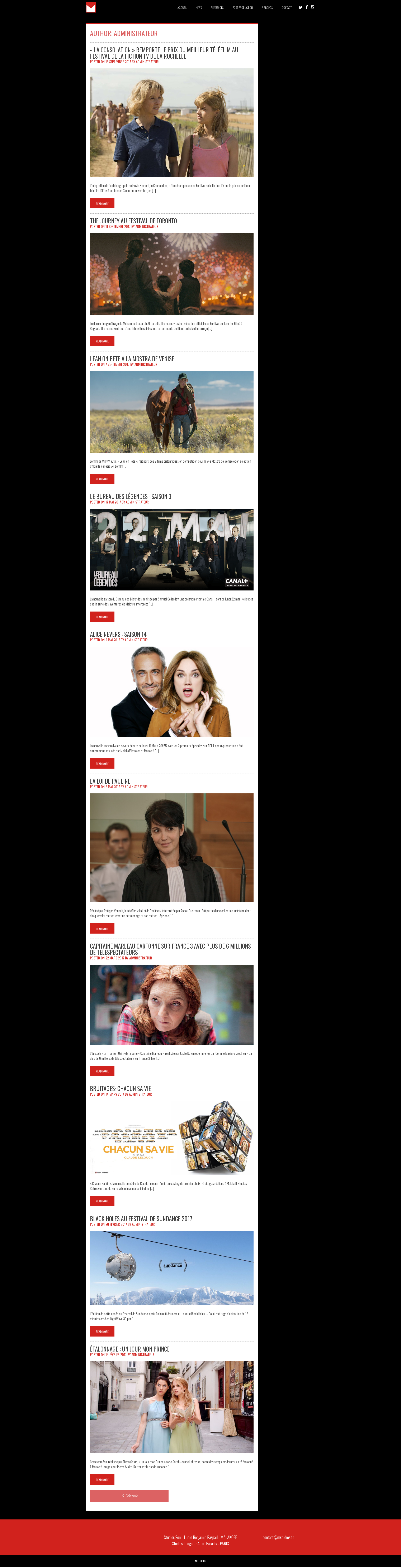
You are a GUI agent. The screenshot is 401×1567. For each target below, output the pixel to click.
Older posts (131, 1495)
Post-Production (243, 7)
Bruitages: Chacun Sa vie (120, 1088)
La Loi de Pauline (110, 781)
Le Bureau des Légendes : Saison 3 (130, 496)
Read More (102, 203)
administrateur (147, 61)
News (199, 7)
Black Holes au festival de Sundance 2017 (141, 1218)
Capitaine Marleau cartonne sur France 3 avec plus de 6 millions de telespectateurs (170, 949)
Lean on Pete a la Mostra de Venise (132, 358)
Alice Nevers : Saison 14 (118, 634)
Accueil (182, 7)
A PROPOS (267, 7)
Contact (287, 7)
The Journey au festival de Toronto (133, 220)
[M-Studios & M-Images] (91, 11)
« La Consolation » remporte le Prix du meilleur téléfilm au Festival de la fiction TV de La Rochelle (164, 52)
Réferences (217, 7)
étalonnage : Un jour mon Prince (130, 1349)
